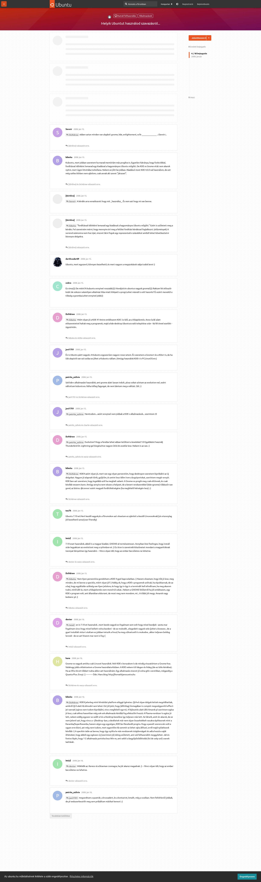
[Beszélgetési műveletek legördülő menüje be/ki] (208, 38)
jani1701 (73, 798)
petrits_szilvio (76, 414)
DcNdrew (73, 134)
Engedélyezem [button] (247, 876)
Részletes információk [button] (81, 876)
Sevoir (72, 201)
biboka (72, 225)
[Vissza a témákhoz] (4, 4)
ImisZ (72, 625)
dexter (72, 766)
